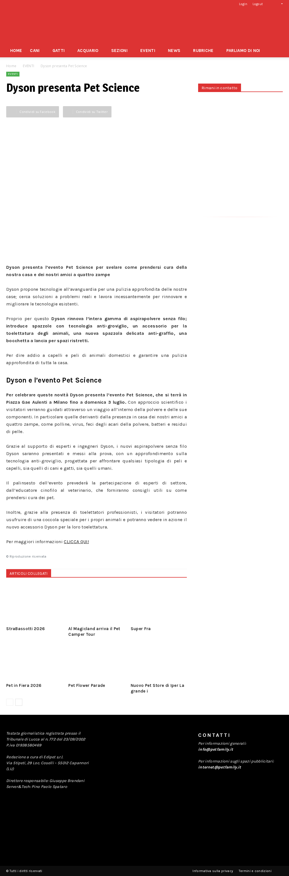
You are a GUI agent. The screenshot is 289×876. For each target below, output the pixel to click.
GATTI (58, 50)
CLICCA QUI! (76, 541)
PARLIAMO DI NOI (243, 50)
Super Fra (141, 628)
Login (243, 4)
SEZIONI (119, 50)
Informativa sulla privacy (212, 871)
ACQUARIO (87, 50)
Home (11, 66)
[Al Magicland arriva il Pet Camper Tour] (96, 604)
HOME (16, 50)
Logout (258, 4)
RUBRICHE (203, 50)
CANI (35, 50)
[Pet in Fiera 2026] (34, 661)
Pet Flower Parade (86, 685)
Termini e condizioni (255, 871)
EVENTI (147, 50)
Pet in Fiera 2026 (23, 685)
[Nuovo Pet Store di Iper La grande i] (159, 661)
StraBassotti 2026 (25, 628)
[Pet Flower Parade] (96, 661)
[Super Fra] (159, 604)
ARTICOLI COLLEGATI (29, 573)
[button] (277, 4)
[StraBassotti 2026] (34, 604)
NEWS (174, 50)
